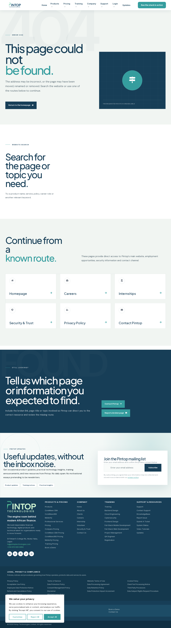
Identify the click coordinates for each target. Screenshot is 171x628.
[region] (34, 609)
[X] (20, 553)
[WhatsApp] (31, 553)
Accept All (52, 617)
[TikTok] (26, 553)
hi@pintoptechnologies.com (18, 544)
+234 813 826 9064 (15, 547)
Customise (17, 617)
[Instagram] (15, 553)
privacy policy (133, 477)
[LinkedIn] (9, 553)
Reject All (35, 617)
